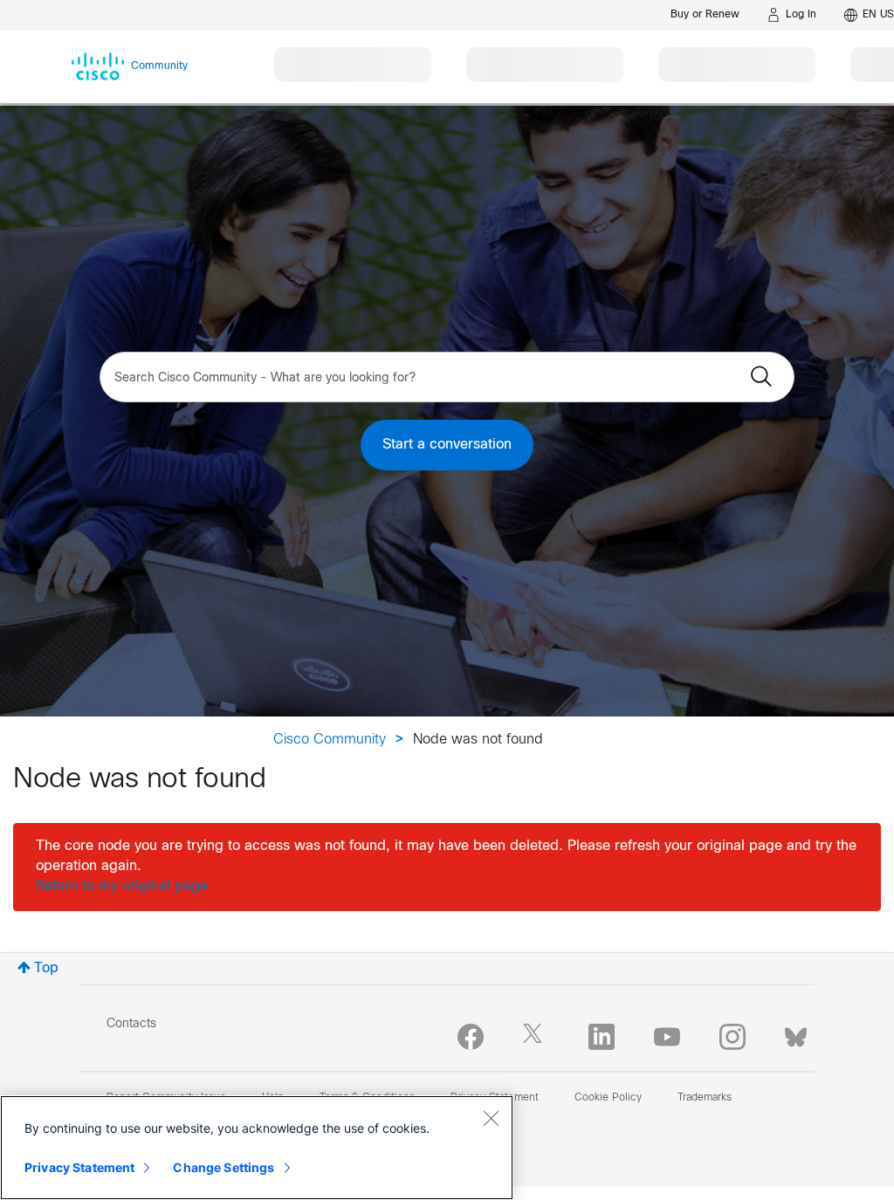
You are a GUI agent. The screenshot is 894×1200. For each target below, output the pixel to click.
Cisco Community (329, 739)
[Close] (490, 1118)
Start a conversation (447, 444)
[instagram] (732, 1037)
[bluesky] (795, 1033)
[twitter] (536, 1037)
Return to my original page (122, 886)
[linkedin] (601, 1037)
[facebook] (470, 1037)
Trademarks (704, 1098)
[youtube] (667, 1037)
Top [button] (46, 968)
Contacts (131, 1024)
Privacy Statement (79, 1167)
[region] (256, 1147)
